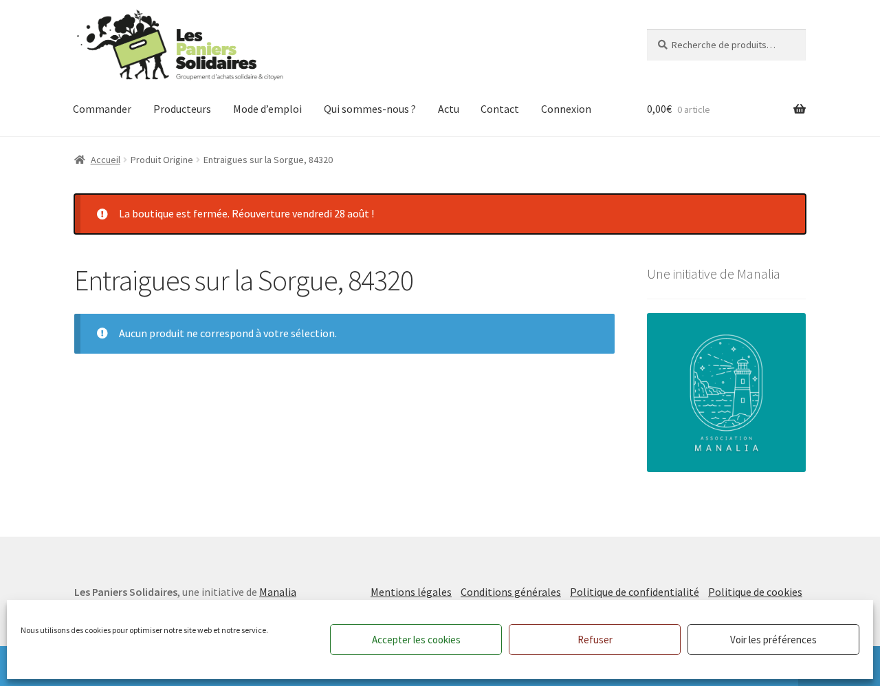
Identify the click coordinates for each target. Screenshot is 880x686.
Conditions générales (511, 592)
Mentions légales (411, 592)
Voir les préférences (773, 639)
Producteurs (182, 109)
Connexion (566, 109)
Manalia (277, 592)
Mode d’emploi (267, 109)
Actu (448, 109)
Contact (500, 109)
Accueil (105, 159)
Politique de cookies (755, 592)
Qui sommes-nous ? (370, 109)
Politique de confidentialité (634, 592)
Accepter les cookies (416, 639)
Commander (102, 109)
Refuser (595, 639)
